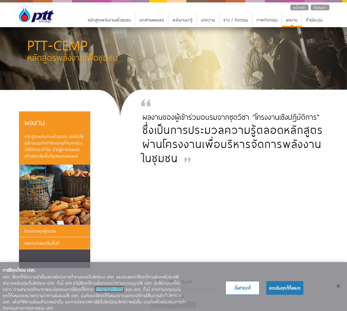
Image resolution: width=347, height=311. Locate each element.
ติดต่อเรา (320, 7)
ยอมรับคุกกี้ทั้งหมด (284, 288)
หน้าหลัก (299, 7)
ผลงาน (291, 20)
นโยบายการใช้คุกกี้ (109, 289)
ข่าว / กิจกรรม (235, 20)
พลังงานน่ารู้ (182, 20)
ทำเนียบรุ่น (314, 20)
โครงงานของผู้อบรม (40, 231)
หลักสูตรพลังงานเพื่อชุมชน (109, 20)
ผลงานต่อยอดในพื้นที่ (41, 243)
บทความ (208, 20)
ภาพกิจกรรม (267, 20)
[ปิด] (338, 286)
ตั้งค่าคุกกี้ (242, 288)
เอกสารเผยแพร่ (151, 20)
